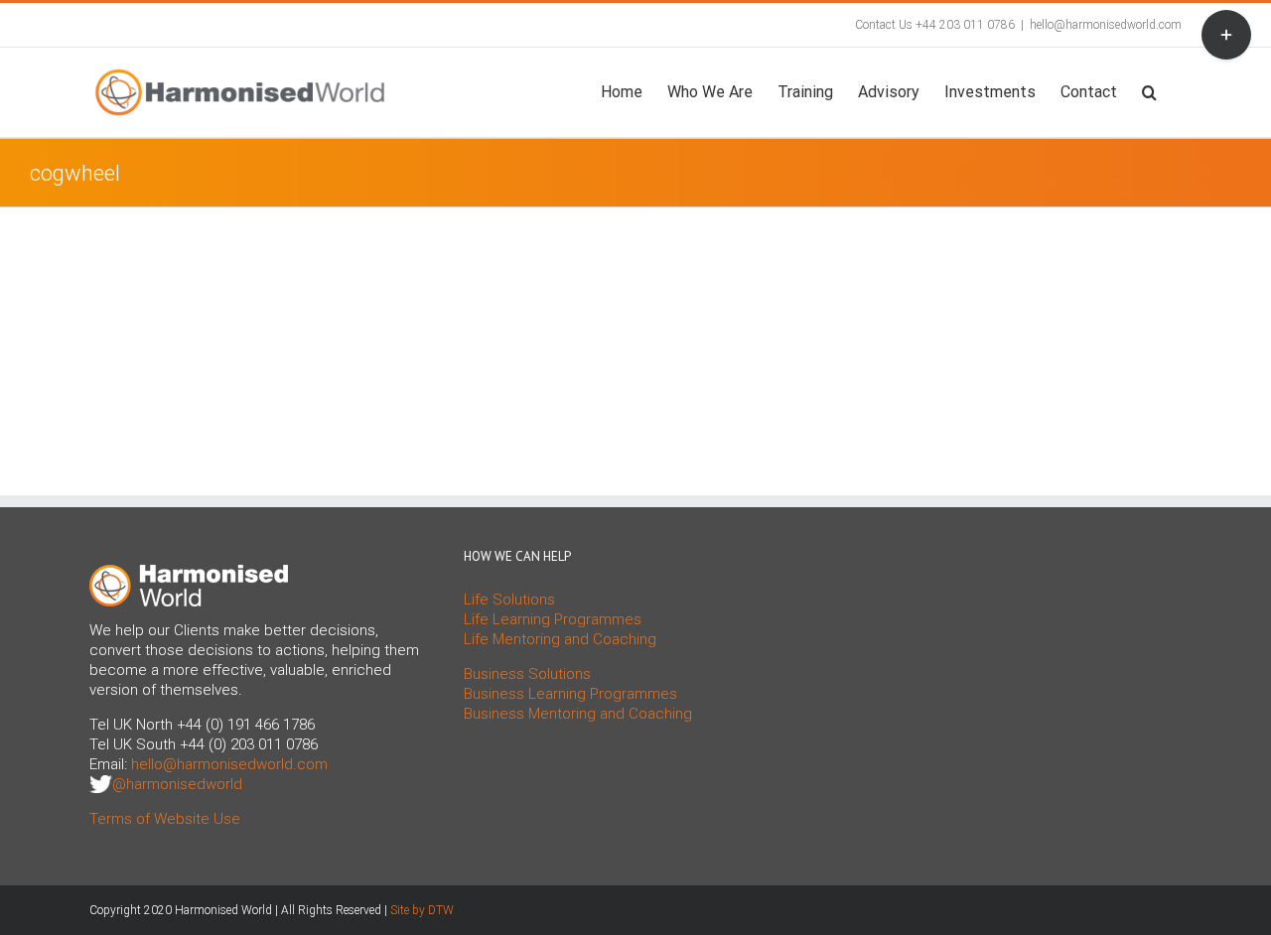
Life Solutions (509, 599)
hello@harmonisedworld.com (1106, 25)
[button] (1149, 90)
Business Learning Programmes (570, 694)
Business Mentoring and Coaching (578, 714)
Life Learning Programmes (552, 619)
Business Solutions (527, 674)
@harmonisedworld (177, 784)
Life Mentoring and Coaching (560, 639)
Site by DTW (422, 910)
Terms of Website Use (164, 819)
